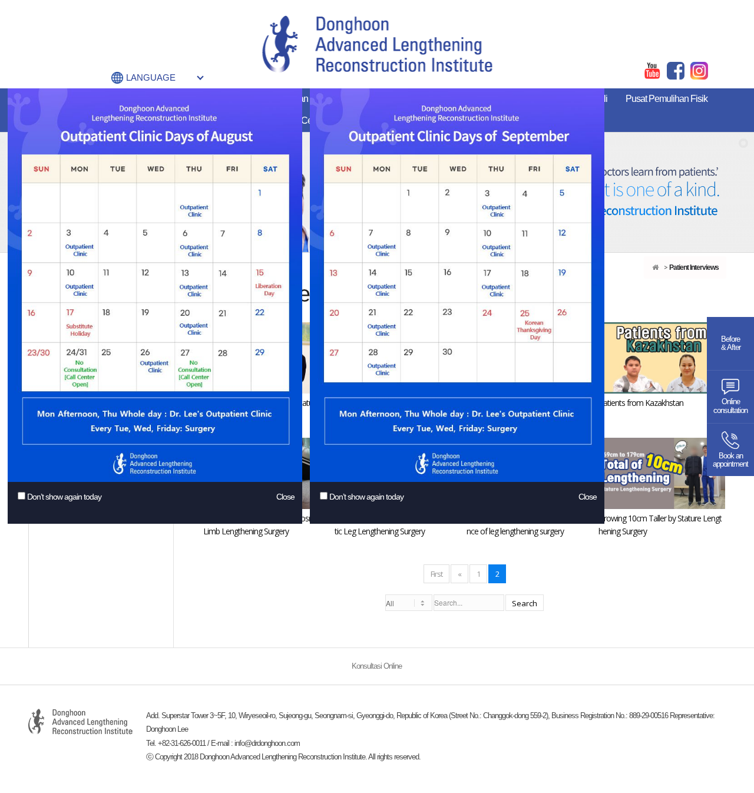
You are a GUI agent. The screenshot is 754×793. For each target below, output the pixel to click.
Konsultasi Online (377, 666)
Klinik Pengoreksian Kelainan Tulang (302, 99)
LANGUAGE (151, 77)
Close (285, 496)
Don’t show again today (64, 496)
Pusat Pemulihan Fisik (666, 99)
